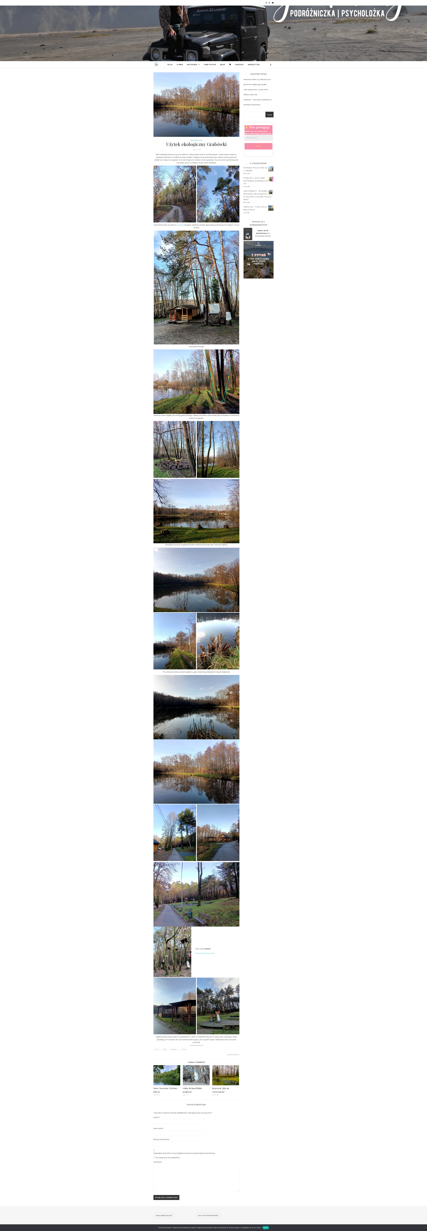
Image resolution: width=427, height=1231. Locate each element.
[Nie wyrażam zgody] (424, 1228)
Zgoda (265, 1227)
